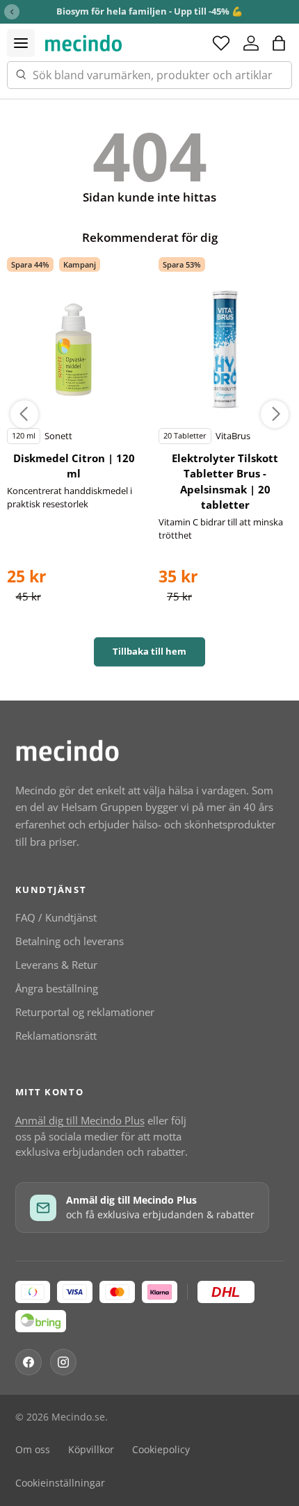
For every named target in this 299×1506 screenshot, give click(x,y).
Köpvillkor (91, 1449)
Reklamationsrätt (56, 1035)
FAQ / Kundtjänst (56, 917)
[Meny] (21, 43)
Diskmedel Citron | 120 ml (74, 466)
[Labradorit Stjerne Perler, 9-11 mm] (74, 350)
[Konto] (251, 43)
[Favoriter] (221, 43)
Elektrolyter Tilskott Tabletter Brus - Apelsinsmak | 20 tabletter (225, 481)
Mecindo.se (78, 1417)
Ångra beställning (56, 988)
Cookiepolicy (161, 1449)
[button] (279, 43)
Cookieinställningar (60, 1483)
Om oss (32, 1449)
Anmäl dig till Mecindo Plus (80, 1120)
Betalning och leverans (69, 941)
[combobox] (149, 75)
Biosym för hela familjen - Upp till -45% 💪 (149, 11)
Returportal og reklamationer (84, 1012)
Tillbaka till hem (149, 651)
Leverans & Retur (56, 964)
